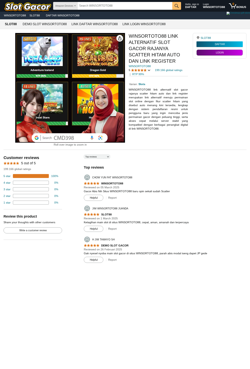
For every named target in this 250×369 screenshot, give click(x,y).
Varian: (133, 84)
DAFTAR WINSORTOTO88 (62, 15)
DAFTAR (220, 44)
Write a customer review (33, 230)
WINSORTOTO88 (15, 15)
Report (112, 197)
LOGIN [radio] (220, 52)
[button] (119, 38)
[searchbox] (125, 6)
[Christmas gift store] (211, 15)
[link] (198, 38)
